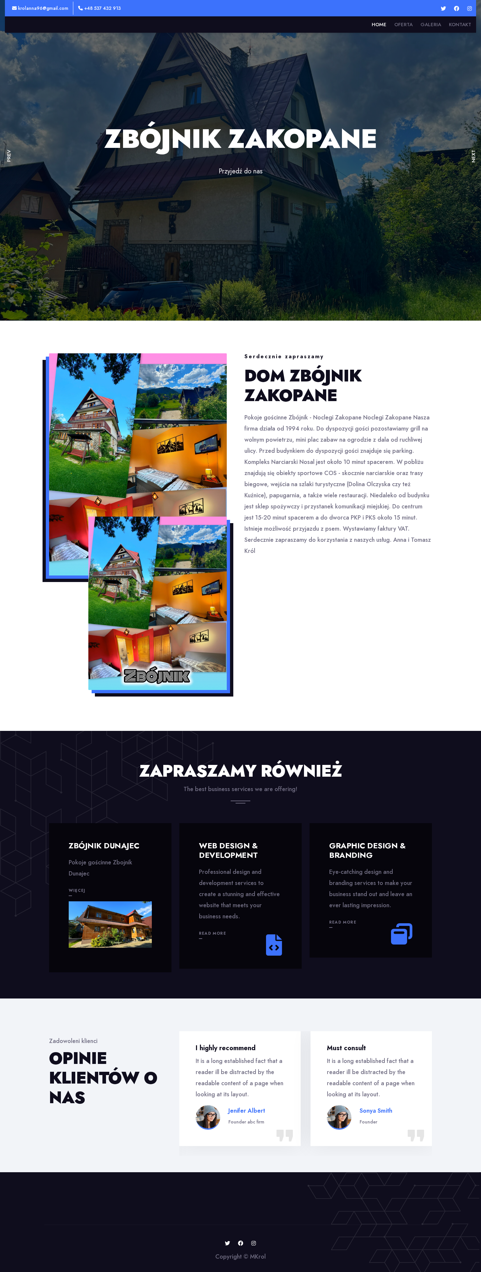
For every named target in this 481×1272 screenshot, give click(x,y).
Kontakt (460, 24)
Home (379, 24)
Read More (212, 933)
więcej (77, 890)
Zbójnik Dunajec (104, 845)
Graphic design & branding (367, 850)
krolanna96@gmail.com (42, 8)
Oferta (403, 24)
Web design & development (228, 850)
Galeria (430, 24)
